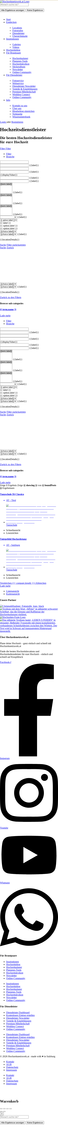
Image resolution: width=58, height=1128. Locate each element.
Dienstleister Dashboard (18, 1012)
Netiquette (17, 114)
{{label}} (34, 165)
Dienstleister (18, 33)
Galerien (16, 44)
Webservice (18, 83)
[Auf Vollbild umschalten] (7, 1108)
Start (8, 19)
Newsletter (17, 69)
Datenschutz (12, 1067)
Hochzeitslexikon (20, 64)
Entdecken (11, 22)
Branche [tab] (10, 156)
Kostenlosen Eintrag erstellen (20, 1015)
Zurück (10, 247)
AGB (9, 1064)
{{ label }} (5, 223)
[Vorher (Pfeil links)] (1, 1111)
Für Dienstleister (14, 75)
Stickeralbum (18, 66)
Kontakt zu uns (19, 105)
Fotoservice (18, 80)
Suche (3, 245)
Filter (3, 148)
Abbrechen (40, 583)
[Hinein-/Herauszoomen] (10, 1108)
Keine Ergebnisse (35, 10)
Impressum (11, 1070)
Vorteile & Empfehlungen (24, 89)
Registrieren (17, 122)
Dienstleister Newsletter (24, 86)
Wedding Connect (21, 94)
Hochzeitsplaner (20, 58)
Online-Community (21, 72)
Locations (17, 27)
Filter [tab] (8, 154)
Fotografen (17, 30)
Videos (15, 47)
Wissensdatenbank (21, 116)
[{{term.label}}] (6, 184)
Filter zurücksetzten (16, 245)
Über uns (16, 108)
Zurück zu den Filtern (10, 297)
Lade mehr (5, 315)
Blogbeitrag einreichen (23, 111)
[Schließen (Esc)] (1, 1108)
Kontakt (10, 1061)
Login (3, 122)
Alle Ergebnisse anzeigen (12, 10)
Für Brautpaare (13, 52)
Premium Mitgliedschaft (24, 91)
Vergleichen (17, 583)
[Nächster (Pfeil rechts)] (4, 1111)
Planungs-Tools (20, 61)
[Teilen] (4, 1108)
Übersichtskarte (20, 36)
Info (8, 100)
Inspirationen (12, 39)
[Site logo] (14, 1)
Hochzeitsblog (13, 50)
